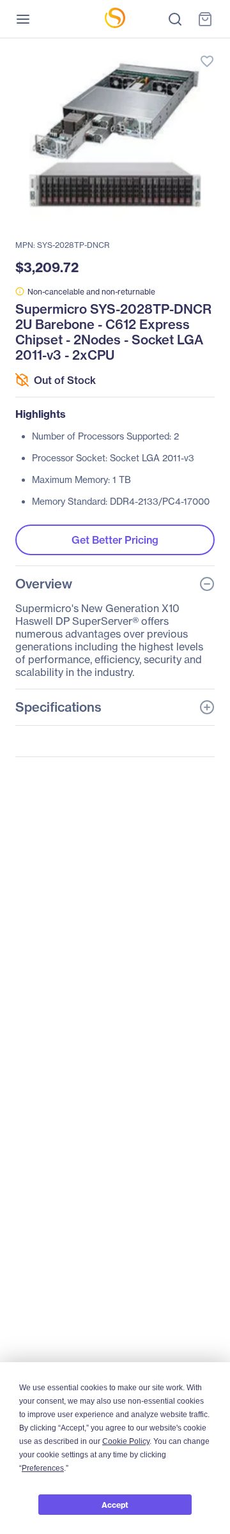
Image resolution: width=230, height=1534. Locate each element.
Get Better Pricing (115, 539)
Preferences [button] (43, 1468)
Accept (115, 1505)
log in (147, 48)
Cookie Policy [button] (126, 1441)
